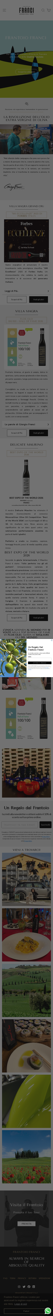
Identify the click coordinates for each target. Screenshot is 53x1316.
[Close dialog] (51, 640)
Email (29, 656)
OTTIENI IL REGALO (39, 662)
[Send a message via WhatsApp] (48, 1311)
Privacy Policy (47, 667)
